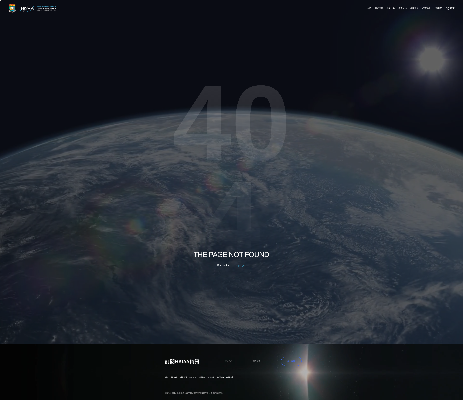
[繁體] (450, 8)
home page (237, 265)
